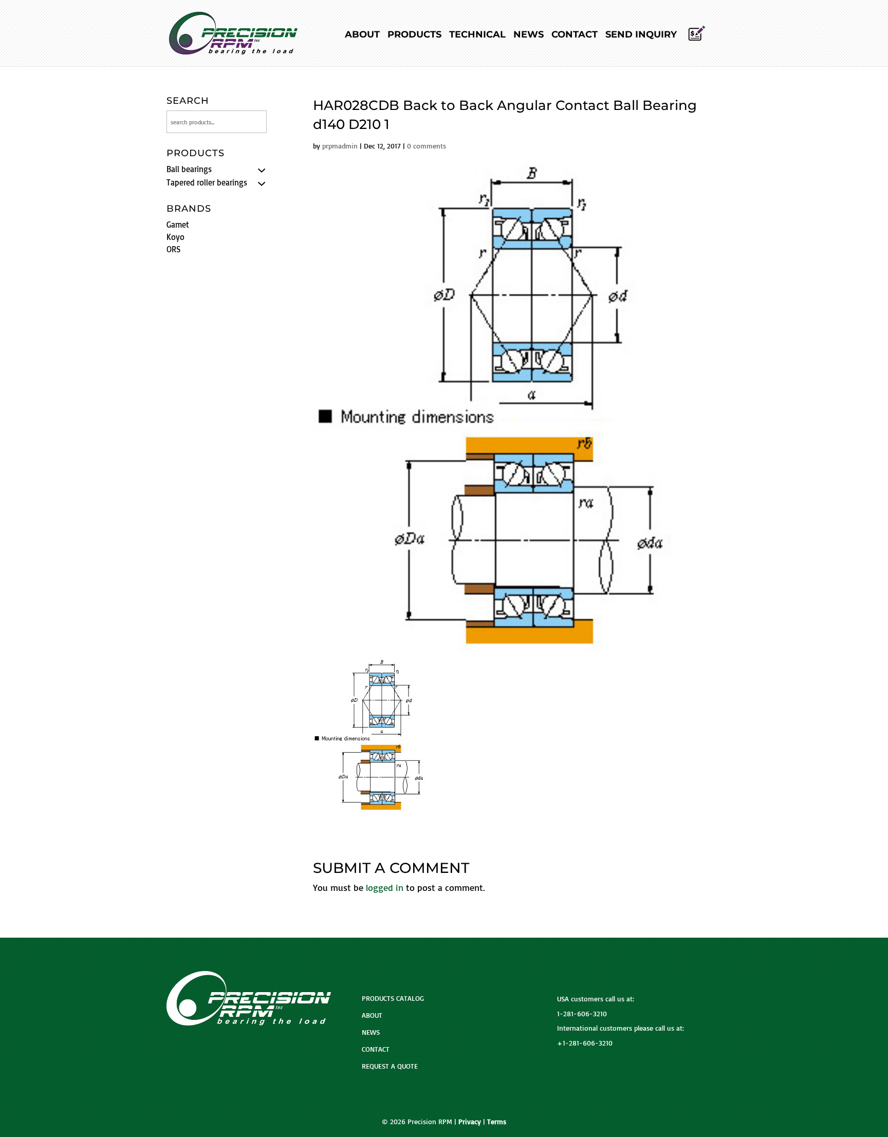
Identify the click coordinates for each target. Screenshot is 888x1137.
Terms (496, 1121)
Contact (574, 35)
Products (414, 35)
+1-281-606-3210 (585, 1042)
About (362, 35)
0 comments (426, 145)
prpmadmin (340, 145)
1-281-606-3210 (582, 1013)
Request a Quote (390, 1065)
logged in (384, 887)
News (528, 35)
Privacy (469, 1121)
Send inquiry (641, 35)
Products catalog (393, 998)
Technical (477, 35)
